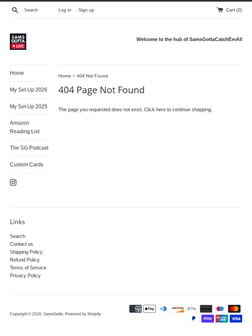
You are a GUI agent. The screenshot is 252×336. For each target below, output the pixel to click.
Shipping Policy (26, 252)
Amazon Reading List (24, 127)
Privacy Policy (25, 275)
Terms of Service (28, 267)
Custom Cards (26, 164)
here (161, 109)
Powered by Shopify (83, 314)
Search (17, 236)
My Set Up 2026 (28, 90)
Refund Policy (25, 259)
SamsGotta (53, 314)
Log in (64, 10)
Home (17, 73)
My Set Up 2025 (28, 106)
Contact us (21, 244)
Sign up (86, 10)
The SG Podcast (29, 148)
